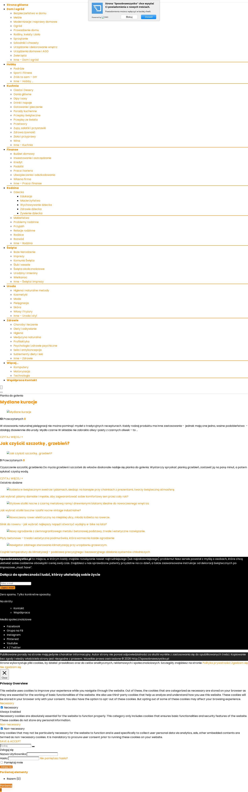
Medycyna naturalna (27, 337)
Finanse (12, 150)
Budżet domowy (24, 154)
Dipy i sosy (20, 98)
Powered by (97, 17)
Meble (17, 17)
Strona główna (17, 5)
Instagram (14, 635)
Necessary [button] (7, 703)
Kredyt (17, 162)
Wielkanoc (20, 277)
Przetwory (20, 124)
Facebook (13, 626)
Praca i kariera (23, 171)
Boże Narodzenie (24, 252)
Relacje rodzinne (24, 230)
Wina (16, 141)
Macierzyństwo (30, 201)
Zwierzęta (19, 55)
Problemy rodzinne (26, 222)
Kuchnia (13, 86)
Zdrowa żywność (24, 132)
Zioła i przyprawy (24, 136)
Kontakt (18, 608)
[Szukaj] (33, 746)
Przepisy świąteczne (26, 115)
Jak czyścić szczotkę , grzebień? (35, 443)
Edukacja (26, 196)
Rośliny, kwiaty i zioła (26, 34)
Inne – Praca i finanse (27, 183)
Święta (12, 248)
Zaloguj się (6, 767)
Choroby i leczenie (25, 325)
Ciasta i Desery (23, 90)
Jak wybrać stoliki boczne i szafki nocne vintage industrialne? (40, 510)
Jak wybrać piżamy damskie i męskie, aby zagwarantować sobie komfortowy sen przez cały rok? (64, 496)
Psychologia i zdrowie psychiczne (35, 346)
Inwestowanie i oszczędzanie (32, 158)
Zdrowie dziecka (31, 209)
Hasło (3, 758)
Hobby (11, 64)
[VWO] (105, 17)
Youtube (12, 643)
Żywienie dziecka (31, 213)
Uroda (11, 286)
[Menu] (1, 387)
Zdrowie (12, 320)
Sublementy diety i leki (28, 354)
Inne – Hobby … (23, 81)
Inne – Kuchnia (23, 145)
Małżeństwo (21, 218)
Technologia (21, 376)
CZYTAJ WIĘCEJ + (11, 437)
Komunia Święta (23, 260)
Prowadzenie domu (26, 30)
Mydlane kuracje (18, 402)
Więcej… (12, 363)
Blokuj (129, 17)
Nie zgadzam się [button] (10, 667)
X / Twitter (14, 647)
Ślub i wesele (21, 265)
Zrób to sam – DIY (25, 77)
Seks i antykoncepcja (27, 350)
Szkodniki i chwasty (26, 43)
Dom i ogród (15, 9)
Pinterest (13, 639)
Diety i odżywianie (25, 329)
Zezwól (149, 17)
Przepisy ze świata (25, 120)
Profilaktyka (21, 341)
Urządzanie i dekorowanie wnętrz (35, 47)
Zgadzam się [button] (239, 663)
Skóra (17, 307)
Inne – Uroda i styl (25, 316)
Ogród (17, 26)
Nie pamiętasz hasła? (54, 758)
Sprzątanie (20, 39)
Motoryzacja (21, 371)
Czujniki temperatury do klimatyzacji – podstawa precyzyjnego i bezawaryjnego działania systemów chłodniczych (75, 552)
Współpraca (21, 612)
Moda (17, 299)
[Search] (1, 392)
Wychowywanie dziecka (36, 205)
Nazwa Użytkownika (13, 754)
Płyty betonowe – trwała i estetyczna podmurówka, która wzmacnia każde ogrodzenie (57, 538)
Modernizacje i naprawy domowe (35, 22)
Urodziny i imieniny (25, 273)
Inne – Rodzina (23, 243)
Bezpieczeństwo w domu (29, 13)
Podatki (18, 166)
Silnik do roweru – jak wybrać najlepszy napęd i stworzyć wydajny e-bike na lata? (53, 524)
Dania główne (22, 94)
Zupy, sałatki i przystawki (29, 128)
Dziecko (18, 192)
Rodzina (13, 188)
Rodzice (18, 235)
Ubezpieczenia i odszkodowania (34, 175)
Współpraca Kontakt (22, 380)
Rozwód (18, 239)
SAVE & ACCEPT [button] (10, 741)
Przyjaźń (18, 226)
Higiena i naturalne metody (31, 290)
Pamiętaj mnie (13, 762)
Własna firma (22, 179)
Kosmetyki (20, 295)
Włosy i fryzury (23, 311)
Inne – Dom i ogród (25, 60)
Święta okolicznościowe (29, 269)
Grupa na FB (15, 631)
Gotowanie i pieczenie (28, 107)
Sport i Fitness (22, 73)
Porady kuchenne (25, 111)
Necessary (11, 707)
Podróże (18, 69)
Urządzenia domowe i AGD (31, 51)
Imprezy (18, 256)
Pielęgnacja (21, 303)
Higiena (18, 333)
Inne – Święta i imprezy (28, 282)
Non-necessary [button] (10, 724)
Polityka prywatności (216, 663)
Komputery (21, 367)
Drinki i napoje (22, 103)
